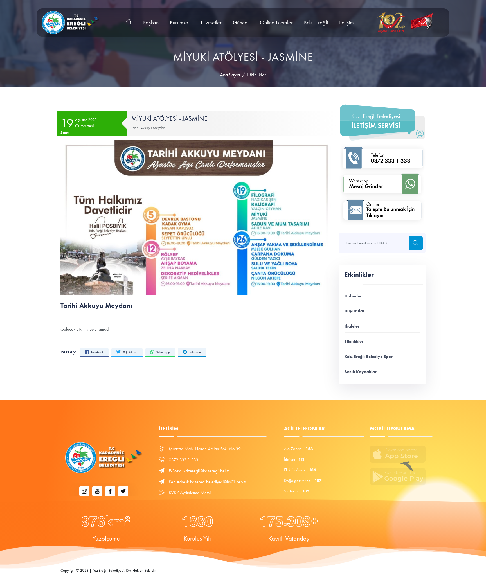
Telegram (194, 352)
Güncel (241, 22)
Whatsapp (163, 352)
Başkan (151, 22)
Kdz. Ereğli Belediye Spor (369, 356)
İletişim (346, 22)
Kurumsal (180, 22)
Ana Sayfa (230, 75)
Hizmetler (211, 22)
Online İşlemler (276, 22)
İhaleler (352, 326)
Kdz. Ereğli (316, 22)
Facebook (97, 352)
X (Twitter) (130, 352)
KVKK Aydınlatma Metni (190, 492)
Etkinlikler (256, 75)
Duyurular (354, 311)
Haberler (353, 296)
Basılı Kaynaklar (361, 371)
